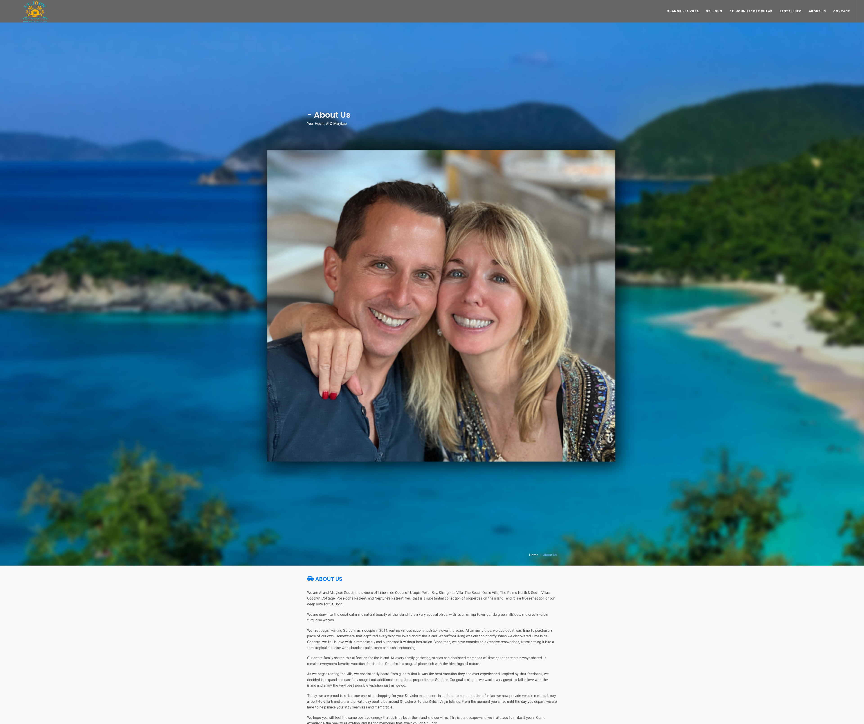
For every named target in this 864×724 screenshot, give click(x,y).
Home (533, 555)
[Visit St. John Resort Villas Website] (35, 11)
